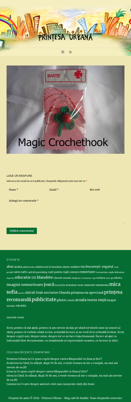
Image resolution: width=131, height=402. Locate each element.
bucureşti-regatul (99, 266)
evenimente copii (88, 278)
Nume (13, 189)
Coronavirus (102, 272)
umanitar (11, 306)
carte (16, 272)
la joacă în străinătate (66, 285)
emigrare (76, 278)
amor (66, 266)
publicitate (44, 299)
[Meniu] (63, 52)
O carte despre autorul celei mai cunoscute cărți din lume (57, 384)
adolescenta (29, 267)
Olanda (64, 292)
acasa (18, 266)
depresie (10, 278)
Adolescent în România (48, 266)
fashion (100, 277)
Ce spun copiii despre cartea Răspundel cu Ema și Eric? (66, 358)
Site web (95, 189)
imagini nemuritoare (25, 284)
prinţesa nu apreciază (87, 292)
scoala (81, 300)
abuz (10, 266)
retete (71, 300)
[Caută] (70, 52)
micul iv (21, 293)
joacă (49, 284)
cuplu (111, 272)
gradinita (116, 277)
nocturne (51, 292)
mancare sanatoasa (96, 284)
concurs (74, 272)
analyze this (77, 266)
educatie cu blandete (34, 277)
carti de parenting (37, 272)
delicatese (119, 272)
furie (108, 278)
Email (54, 189)
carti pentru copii (58, 272)
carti (24, 272)
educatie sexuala (62, 278)
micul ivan (34, 292)
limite (81, 285)
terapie (111, 300)
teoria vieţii (96, 300)
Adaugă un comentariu (24, 200)
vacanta (21, 305)
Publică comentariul (22, 230)
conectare (87, 272)
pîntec (62, 300)
